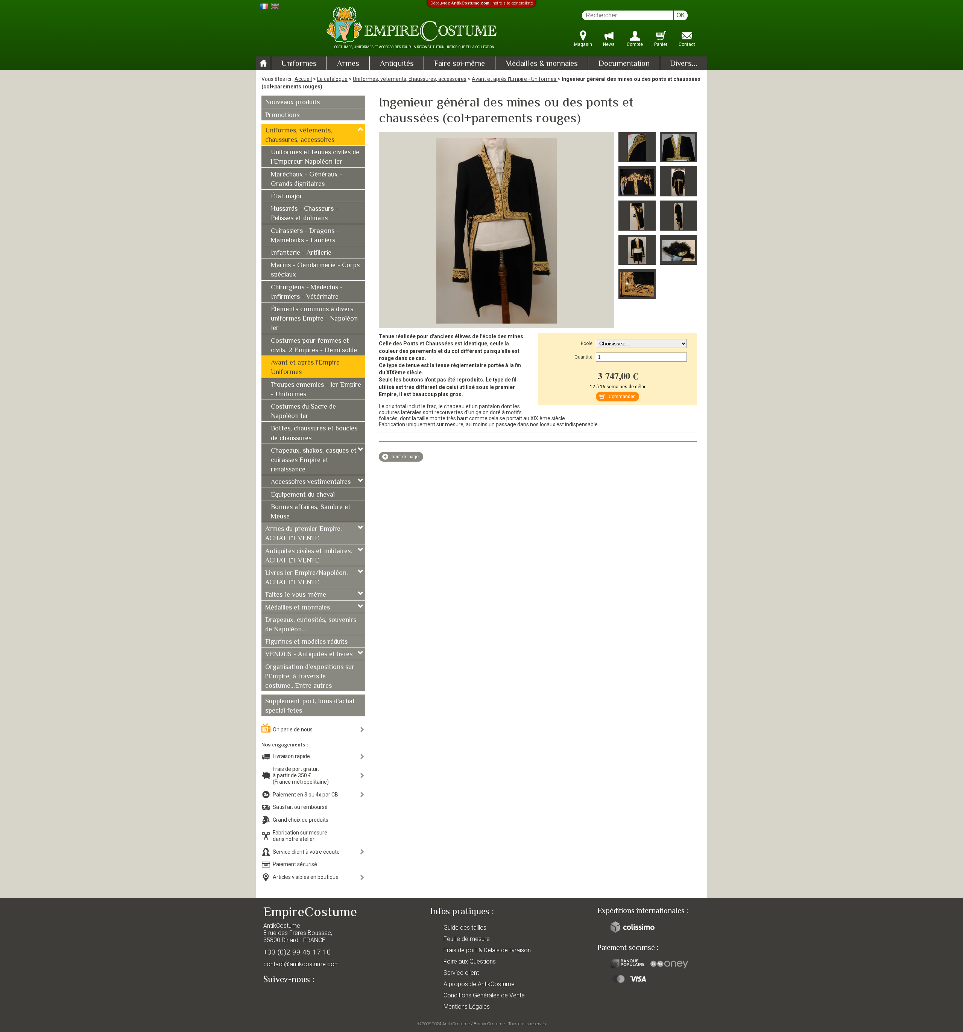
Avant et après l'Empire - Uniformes (514, 79)
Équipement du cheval (303, 495)
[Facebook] (282, 997)
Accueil (303, 79)
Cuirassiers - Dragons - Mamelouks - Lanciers (305, 236)
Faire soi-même (459, 64)
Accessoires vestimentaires (311, 482)
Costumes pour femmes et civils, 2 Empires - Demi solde (314, 346)
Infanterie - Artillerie (301, 253)
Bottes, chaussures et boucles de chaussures (314, 434)
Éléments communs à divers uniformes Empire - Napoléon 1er (314, 319)
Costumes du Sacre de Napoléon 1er (303, 412)
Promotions (282, 115)
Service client (461, 972)
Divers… (683, 64)
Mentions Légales (467, 1006)
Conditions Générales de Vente (484, 995)
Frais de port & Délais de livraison (487, 950)
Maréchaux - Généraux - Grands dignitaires (306, 180)
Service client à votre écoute (306, 852)
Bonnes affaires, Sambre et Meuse (311, 512)
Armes (348, 64)
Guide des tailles (465, 927)
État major (286, 197)
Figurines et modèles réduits (306, 642)
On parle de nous (293, 730)
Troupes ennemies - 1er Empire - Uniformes (316, 390)
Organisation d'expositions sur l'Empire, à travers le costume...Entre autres (309, 677)
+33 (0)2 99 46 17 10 (297, 952)
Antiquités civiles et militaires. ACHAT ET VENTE (308, 556)
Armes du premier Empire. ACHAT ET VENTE (303, 534)
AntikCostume (456, 1023)
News (609, 44)
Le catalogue (332, 79)
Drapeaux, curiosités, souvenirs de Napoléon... (310, 625)
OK (680, 15)
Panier (660, 44)
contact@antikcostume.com (301, 964)
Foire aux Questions (470, 961)
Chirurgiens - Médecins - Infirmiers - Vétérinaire (307, 292)
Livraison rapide (291, 756)
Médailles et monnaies (297, 608)
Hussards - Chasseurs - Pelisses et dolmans (304, 214)
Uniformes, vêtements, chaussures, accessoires (409, 79)
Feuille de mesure (467, 938)
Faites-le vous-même (295, 595)
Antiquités (397, 64)
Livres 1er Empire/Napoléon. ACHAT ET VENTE (306, 578)
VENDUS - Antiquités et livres (308, 654)
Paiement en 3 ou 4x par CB (305, 795)
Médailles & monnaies (541, 64)
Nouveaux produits (292, 102)
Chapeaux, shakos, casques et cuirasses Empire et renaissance (314, 460)
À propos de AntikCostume (479, 984)
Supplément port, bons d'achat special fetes (310, 706)
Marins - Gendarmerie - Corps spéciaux (315, 270)
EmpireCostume (489, 1023)
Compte (635, 44)
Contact (687, 44)
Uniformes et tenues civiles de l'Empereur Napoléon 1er (315, 157)
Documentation (624, 64)
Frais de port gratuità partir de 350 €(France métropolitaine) (301, 775)
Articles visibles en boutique (306, 877)
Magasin (583, 44)
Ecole (586, 343)
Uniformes (299, 64)
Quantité (583, 357)
